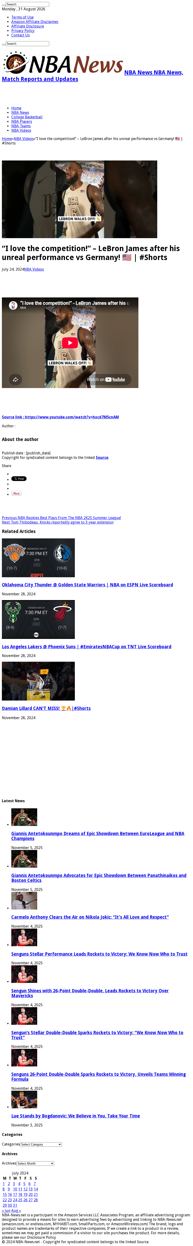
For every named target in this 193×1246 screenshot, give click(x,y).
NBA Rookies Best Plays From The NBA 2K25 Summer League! (61, 518)
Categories (11, 1144)
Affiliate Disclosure (27, 26)
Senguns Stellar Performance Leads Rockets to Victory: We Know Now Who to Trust (99, 954)
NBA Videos (21, 130)
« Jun (6, 1210)
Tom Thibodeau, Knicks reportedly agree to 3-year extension (57, 522)
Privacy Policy (23, 30)
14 (36, 1189)
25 (20, 1200)
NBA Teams (21, 126)
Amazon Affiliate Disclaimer (35, 22)
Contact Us (20, 35)
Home (16, 108)
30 (10, 1205)
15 (5, 1194)
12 (25, 1189)
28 (36, 1200)
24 (15, 1200)
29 (5, 1205)
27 (30, 1200)
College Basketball (27, 117)
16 (10, 1194)
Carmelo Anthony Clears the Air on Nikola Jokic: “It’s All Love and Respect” (90, 917)
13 (30, 1189)
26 (25, 1200)
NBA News (20, 112)
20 (30, 1194)
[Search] (4, 5)
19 (25, 1194)
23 (10, 1200)
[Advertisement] (57, 94)
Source (102, 457)
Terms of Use (22, 17)
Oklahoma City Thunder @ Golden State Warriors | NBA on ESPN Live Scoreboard (87, 584)
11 (20, 1189)
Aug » (16, 1210)
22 (5, 1200)
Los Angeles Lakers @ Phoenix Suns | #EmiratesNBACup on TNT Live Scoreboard (86, 646)
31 (15, 1205)
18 (20, 1194)
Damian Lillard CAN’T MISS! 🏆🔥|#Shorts (46, 708)
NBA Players (21, 121)
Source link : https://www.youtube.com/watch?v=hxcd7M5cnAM (60, 417)
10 (15, 1189)
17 (15, 1194)
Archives (9, 1163)
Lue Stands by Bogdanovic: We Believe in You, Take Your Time (75, 1116)
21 (36, 1194)
